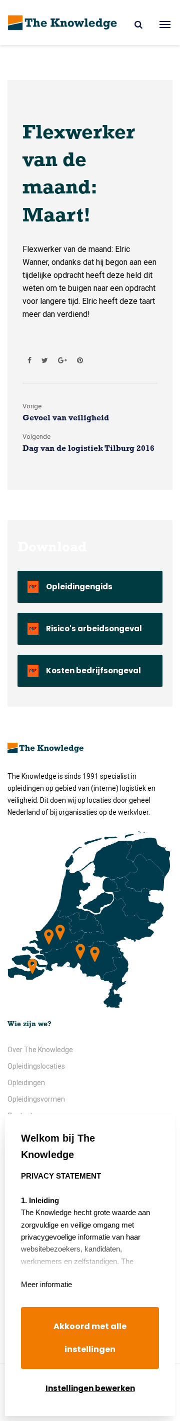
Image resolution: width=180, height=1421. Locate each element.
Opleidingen (26, 1083)
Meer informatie (46, 1284)
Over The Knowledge (40, 1050)
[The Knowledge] (62, 22)
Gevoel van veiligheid (65, 418)
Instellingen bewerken (90, 1388)
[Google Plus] (62, 360)
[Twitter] (44, 360)
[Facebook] (29, 360)
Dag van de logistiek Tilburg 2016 (88, 449)
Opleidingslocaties (36, 1066)
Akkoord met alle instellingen (90, 1338)
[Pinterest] (77, 360)
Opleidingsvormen (36, 1099)
